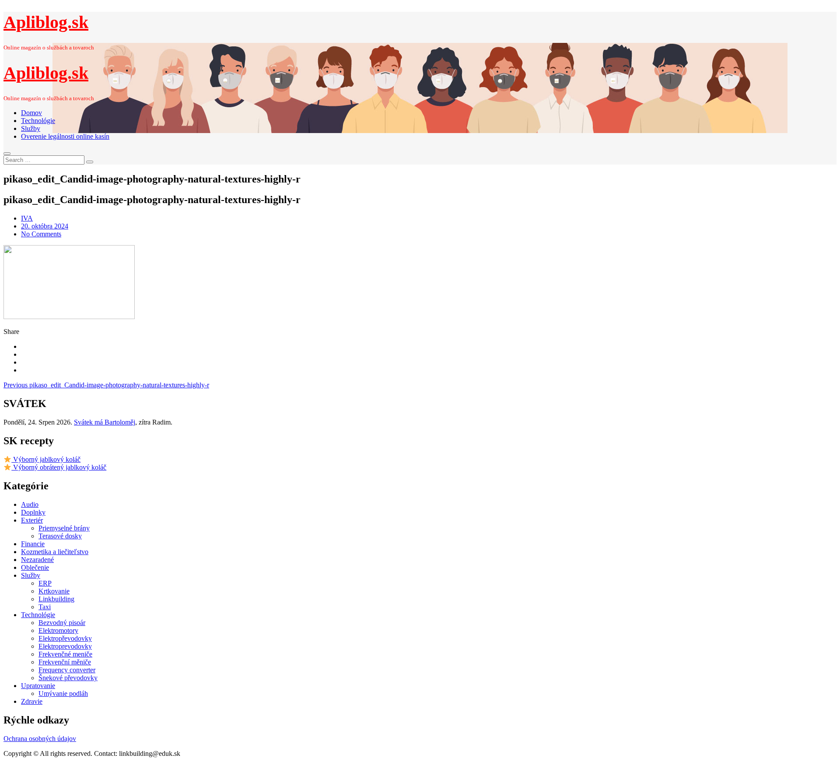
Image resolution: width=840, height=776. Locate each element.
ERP (45, 583)
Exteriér (32, 520)
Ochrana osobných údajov (40, 738)
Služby (30, 128)
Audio (29, 504)
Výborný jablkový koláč (45, 459)
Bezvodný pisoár (61, 622)
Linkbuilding (56, 599)
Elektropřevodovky (65, 638)
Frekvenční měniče (64, 662)
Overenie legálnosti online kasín (65, 136)
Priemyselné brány (64, 528)
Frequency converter (66, 670)
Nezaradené (37, 559)
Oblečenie (35, 567)
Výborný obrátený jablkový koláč (58, 467)
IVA (27, 218)
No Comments (41, 234)
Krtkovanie (54, 591)
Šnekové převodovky (68, 677)
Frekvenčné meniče (65, 654)
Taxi (44, 607)
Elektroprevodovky (65, 646)
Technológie (38, 120)
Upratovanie (38, 685)
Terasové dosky (60, 536)
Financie (33, 544)
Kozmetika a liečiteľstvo (54, 551)
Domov (31, 112)
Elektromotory (58, 630)
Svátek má (104, 422)
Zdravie (31, 701)
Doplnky (33, 512)
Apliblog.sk (46, 22)
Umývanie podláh (63, 693)
